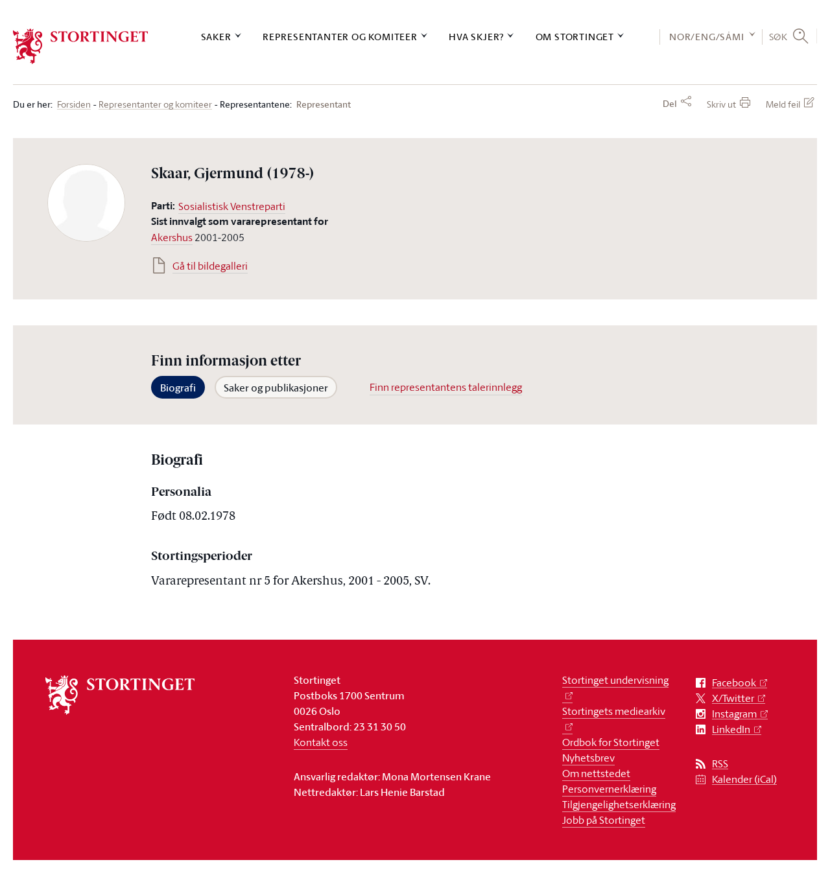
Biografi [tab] (178, 387)
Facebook (734, 682)
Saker (216, 36)
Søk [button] (778, 36)
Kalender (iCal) (744, 779)
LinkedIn (731, 729)
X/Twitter (733, 698)
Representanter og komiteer (340, 36)
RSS (720, 763)
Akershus (172, 237)
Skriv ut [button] (721, 104)
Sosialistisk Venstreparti (231, 206)
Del (670, 103)
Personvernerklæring (609, 789)
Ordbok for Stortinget (610, 742)
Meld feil (783, 104)
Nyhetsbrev (588, 758)
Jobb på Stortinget (603, 820)
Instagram (734, 713)
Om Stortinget (575, 36)
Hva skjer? (476, 36)
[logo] (80, 46)
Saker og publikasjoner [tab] (276, 387)
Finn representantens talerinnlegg (446, 387)
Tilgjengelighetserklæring (619, 804)
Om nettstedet (596, 773)
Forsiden (74, 105)
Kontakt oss (321, 742)
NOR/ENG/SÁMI (706, 36)
